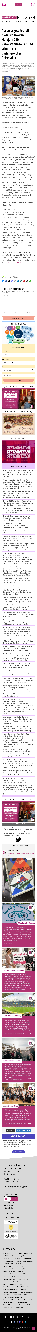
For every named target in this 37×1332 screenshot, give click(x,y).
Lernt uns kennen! (10, 1202)
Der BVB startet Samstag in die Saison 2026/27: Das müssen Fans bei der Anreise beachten (18, 765)
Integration (8, 1274)
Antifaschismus (9, 1253)
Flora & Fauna (8, 1266)
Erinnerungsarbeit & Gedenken (12, 1263)
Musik (23, 1284)
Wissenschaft (8, 1307)
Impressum (8, 1211)
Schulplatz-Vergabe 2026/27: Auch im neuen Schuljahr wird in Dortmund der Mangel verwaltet (17, 665)
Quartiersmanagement (10, 1289)
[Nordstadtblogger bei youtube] (22, 1321)
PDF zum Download (15, 262)
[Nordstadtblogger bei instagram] (25, 1321)
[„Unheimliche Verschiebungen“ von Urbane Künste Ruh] (18, 880)
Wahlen (6, 1305)
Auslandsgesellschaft (16, 65)
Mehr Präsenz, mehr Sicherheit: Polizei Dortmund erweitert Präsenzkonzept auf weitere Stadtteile (18, 744)
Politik (9, 66)
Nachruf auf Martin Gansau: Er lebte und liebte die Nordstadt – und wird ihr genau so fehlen (17, 518)
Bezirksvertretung (18, 1256)
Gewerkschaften (9, 1271)
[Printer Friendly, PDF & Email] (10, 277)
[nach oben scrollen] (33, 1328)
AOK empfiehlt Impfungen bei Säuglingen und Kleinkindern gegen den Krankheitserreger (17, 729)
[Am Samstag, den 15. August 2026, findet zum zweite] (18, 1060)
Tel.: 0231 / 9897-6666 (11, 1179)
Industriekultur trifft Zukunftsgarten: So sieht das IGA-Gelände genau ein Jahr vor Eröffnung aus (18, 712)
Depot (27, 1258)
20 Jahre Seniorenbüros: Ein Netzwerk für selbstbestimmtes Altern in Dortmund (16, 496)
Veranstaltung (16, 66)
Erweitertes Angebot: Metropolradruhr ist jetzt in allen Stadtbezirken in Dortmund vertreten (15, 525)
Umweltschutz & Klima (11, 1300)
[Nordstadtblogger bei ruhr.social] (20, 1321)
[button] (3, 281)
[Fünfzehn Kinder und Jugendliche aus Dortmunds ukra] (18, 1105)
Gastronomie (8, 1269)
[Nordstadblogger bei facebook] (14, 1321)
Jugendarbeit (21, 1274)
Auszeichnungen (9, 1205)
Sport (27, 1294)
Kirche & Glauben (9, 1279)
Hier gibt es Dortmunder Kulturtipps (17, 616)
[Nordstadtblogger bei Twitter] (17, 1321)
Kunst (6, 1281)
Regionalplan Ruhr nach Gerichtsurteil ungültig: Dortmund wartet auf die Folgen (17, 562)
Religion (7, 1294)
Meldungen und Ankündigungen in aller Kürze (18, 504)
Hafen (21, 1271)
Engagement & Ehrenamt (25, 1261)
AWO (6, 1256)
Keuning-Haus (17, 1276)
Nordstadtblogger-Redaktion (13, 620)
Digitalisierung (8, 1261)
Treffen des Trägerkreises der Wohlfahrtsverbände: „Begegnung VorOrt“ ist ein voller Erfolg (17, 573)
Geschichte (20, 1269)
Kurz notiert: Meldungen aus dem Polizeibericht (17, 549)
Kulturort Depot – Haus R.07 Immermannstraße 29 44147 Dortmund (13, 1171)
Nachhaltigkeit (8, 1287)
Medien (16, 1281)
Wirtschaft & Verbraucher (21, 1305)
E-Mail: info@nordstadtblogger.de (16, 1187)
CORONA (17, 1258)
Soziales (17, 1294)
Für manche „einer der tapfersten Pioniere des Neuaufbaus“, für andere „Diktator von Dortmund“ (17, 673)
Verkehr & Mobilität (24, 1302)
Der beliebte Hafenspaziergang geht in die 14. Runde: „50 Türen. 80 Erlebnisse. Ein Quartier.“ (18, 792)
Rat (23, 1289)
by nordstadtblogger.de (21, 1327)
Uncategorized (27, 1300)
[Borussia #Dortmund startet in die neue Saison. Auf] (18, 1015)
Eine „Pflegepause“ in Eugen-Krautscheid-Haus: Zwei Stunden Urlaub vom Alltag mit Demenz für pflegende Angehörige (18, 485)
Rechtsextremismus (10, 1292)
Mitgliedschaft (9, 1208)
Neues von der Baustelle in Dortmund (18, 539)
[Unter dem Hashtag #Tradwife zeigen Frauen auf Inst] (18, 970)
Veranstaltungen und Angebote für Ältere (17, 602)
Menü (18, 4)
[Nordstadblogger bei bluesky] (11, 1321)
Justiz (6, 1276)
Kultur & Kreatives (24, 1279)
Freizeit (20, 1266)
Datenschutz (8, 1213)
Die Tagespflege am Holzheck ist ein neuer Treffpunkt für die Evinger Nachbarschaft (17, 633)
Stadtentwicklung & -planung (12, 1297)
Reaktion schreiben (18, 69)
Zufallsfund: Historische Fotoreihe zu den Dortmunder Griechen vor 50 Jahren (17, 592)
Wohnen (19, 1307)
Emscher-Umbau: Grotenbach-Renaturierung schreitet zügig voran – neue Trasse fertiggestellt (18, 510)
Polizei (30, 1287)
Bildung (25, 65)
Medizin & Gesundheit (10, 1284)
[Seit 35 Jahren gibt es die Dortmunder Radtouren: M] (18, 925)
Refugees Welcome (26, 1292)
